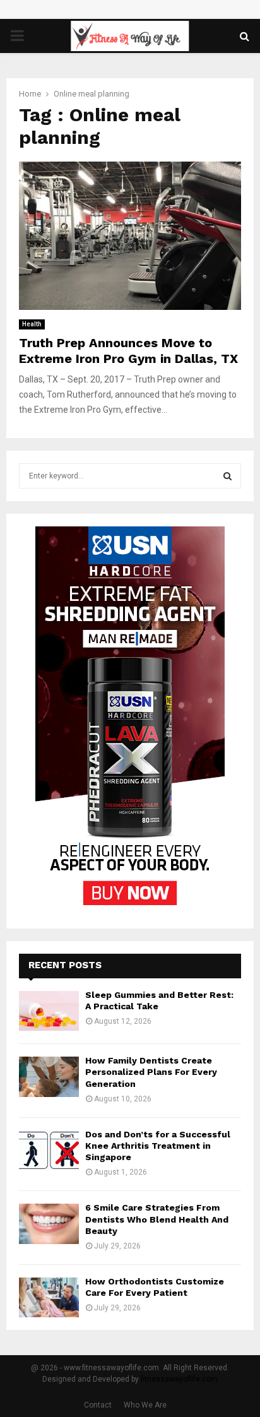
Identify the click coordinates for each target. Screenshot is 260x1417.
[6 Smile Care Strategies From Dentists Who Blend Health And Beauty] (49, 1223)
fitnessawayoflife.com (179, 1379)
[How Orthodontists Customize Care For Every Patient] (49, 1297)
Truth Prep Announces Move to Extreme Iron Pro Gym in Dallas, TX (128, 350)
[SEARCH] (227, 476)
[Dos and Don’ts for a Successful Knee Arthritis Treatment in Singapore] (49, 1150)
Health (32, 324)
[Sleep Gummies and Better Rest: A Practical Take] (49, 1011)
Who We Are (145, 1405)
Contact (98, 1405)
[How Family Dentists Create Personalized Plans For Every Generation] (49, 1076)
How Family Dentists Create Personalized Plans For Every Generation (151, 1071)
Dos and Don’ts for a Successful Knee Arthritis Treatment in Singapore (157, 1145)
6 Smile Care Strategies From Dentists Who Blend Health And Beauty (156, 1218)
